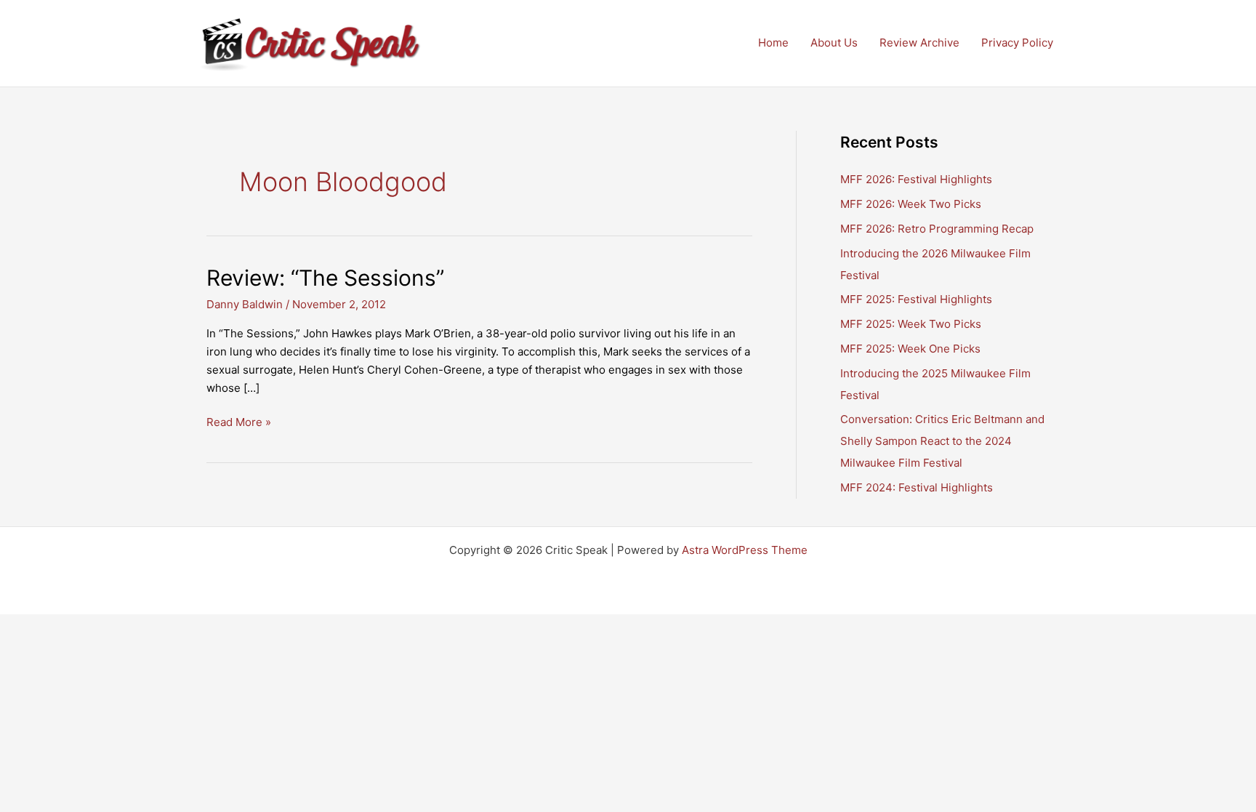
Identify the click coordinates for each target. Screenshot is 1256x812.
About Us (834, 42)
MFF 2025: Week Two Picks (910, 324)
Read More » (238, 423)
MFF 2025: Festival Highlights (916, 299)
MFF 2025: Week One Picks (910, 348)
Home (773, 42)
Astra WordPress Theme (745, 550)
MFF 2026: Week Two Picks (910, 204)
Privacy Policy (1017, 42)
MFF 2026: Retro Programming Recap (937, 229)
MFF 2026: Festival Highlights (916, 179)
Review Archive (919, 42)
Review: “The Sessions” (325, 278)
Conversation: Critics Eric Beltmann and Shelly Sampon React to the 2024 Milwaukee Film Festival (942, 441)
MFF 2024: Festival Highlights (916, 487)
